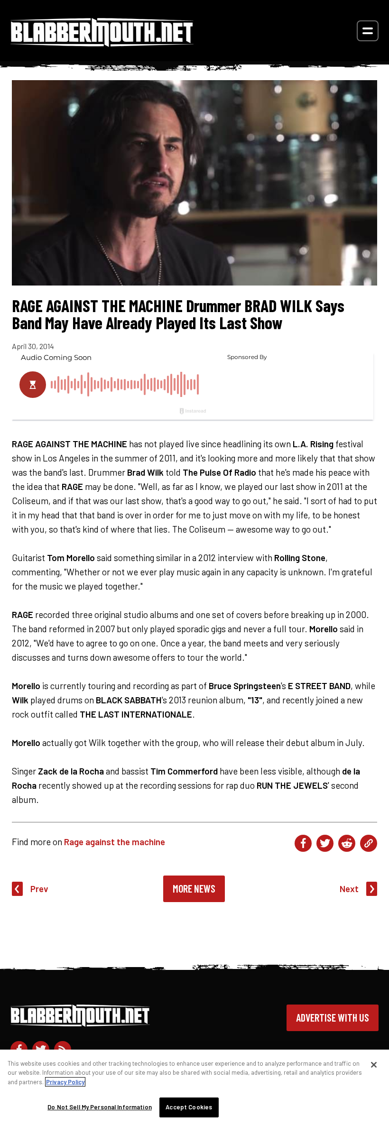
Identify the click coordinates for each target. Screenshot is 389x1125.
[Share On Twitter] (324, 843)
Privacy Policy (65, 1082)
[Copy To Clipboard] (368, 843)
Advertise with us (332, 1017)
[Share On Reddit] (346, 843)
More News (194, 888)
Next (349, 888)
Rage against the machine (114, 841)
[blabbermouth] (102, 43)
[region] (194, 1087)
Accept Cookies (189, 1107)
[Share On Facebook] (303, 843)
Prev (39, 888)
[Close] (373, 1064)
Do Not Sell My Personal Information (99, 1107)
